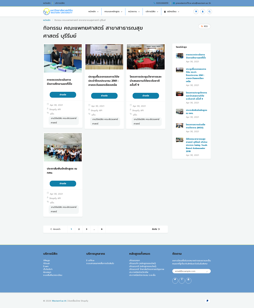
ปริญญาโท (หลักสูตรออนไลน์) (142, 263)
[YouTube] (188, 281)
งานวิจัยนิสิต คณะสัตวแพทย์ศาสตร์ (63, 120)
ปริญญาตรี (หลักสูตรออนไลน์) (142, 266)
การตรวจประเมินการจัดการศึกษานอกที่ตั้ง (196, 56)
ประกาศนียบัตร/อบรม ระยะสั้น (142, 275)
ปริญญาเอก (134, 260)
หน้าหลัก (46, 3)
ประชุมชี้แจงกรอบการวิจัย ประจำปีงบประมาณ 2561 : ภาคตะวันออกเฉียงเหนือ (196, 75)
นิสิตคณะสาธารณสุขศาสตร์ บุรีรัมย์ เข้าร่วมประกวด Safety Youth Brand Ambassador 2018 (196, 145)
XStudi (46, 263)
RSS (206, 26)
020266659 (162, 3)
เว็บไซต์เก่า (47, 269)
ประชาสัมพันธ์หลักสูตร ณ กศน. (196, 112)
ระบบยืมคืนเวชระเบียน (52, 275)
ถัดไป (154, 229)
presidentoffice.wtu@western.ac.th (193, 3)
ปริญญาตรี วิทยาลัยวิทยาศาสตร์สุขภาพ (146, 269)
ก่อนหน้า (56, 229)
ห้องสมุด (47, 272)
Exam (46, 266)
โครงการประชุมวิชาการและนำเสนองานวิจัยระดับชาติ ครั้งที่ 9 (196, 95)
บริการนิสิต (60, 3)
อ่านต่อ (63, 94)
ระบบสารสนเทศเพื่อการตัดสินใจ (100, 263)
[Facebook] (182, 281)
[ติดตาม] (207, 271)
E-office (90, 260)
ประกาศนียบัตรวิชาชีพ (138, 272)
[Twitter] (175, 281)
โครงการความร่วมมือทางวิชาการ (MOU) (195, 126)
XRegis (46, 260)
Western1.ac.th (59, 300)
